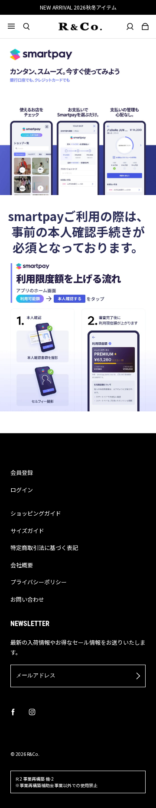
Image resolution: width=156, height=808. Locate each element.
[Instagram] (32, 712)
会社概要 (21, 565)
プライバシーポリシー (38, 582)
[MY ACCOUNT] (130, 26)
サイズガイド (27, 531)
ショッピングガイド (35, 513)
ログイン (21, 490)
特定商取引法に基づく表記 (44, 547)
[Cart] (145, 26)
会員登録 (21, 472)
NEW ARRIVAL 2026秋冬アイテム (78, 7)
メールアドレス (35, 675)
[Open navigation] (15, 26)
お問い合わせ (27, 599)
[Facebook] (13, 712)
